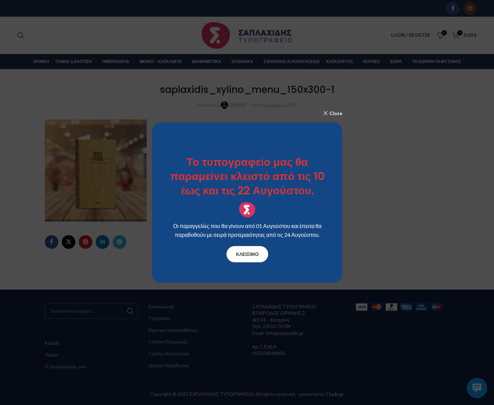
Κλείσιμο (247, 254)
